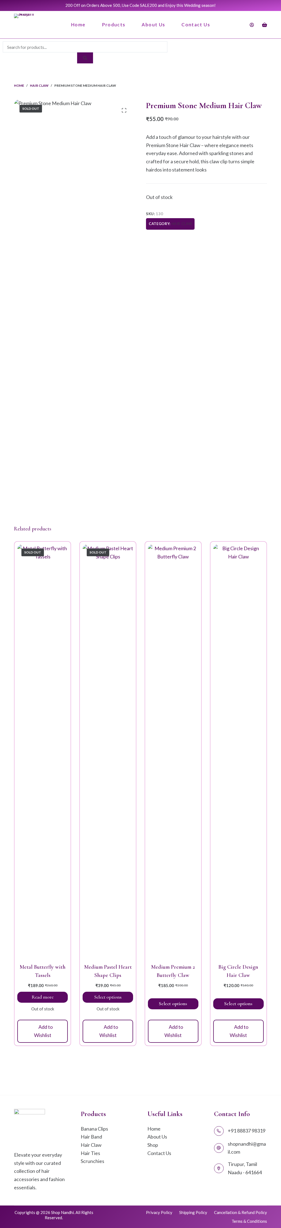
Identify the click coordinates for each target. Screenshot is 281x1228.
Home (78, 24)
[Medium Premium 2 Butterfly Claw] (173, 750)
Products (113, 24)
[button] (42, 1031)
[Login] (252, 25)
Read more (43, 997)
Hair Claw (182, 223)
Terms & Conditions (249, 1221)
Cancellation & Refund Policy (240, 1212)
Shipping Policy (193, 1212)
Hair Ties (90, 1153)
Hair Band (91, 1137)
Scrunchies (92, 1161)
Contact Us (195, 24)
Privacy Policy (159, 1212)
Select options (108, 997)
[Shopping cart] (264, 24)
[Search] (85, 57)
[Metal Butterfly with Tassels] (42, 750)
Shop (152, 1145)
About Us (153, 24)
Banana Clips (94, 1129)
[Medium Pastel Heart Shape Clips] (108, 750)
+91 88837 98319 (246, 1131)
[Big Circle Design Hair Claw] (238, 750)
